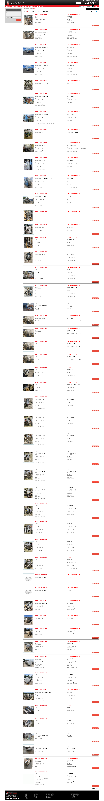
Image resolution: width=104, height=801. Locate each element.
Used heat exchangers (74, 795)
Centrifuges (47, 796)
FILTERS (34, 8)
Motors (35, 795)
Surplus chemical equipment (50, 793)
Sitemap (26, 796)
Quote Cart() (95, 0)
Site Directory (36, 796)
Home (84, 0)
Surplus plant (36, 792)
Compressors (36, 794)
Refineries (35, 793)
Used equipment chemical (75, 794)
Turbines (26, 795)
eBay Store (26, 798)
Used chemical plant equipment (76, 792)
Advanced (96, 6)
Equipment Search (29, 8)
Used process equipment (49, 795)
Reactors (26, 794)
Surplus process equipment (75, 793)
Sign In (92, 0)
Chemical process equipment (50, 792)
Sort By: (32, 11)
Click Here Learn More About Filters (92, 8)
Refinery (26, 793)
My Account (88, 0)
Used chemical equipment (50, 794)
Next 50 (97, 11)
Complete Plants (48, 797)
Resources (73, 797)
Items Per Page (45, 11)
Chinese (35, 797)
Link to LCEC (73, 796)
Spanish (26, 797)
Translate (78, 3)
